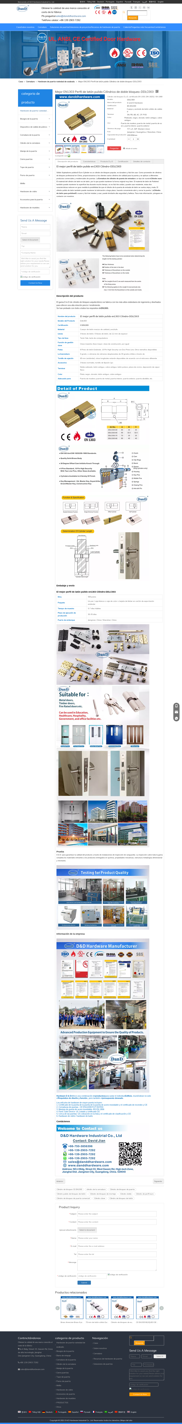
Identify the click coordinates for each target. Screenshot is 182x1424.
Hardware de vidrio (28, 191)
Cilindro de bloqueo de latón (121, 1198)
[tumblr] (131, 7)
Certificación (123, 161)
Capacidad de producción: (117, 135)
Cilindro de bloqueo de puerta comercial (73, 1198)
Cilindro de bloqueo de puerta (122, 1189)
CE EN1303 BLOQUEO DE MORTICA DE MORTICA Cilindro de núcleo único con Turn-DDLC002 (97, 1322)
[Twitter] (139, 7)
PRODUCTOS (62, 1402)
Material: (110, 109)
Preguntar (114, 148)
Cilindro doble (125, 1194)
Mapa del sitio (126, 1420)
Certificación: (112, 105)
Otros (58, 1407)
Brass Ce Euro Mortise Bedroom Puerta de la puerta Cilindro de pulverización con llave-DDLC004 (122, 1322)
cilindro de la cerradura (96, 1189)
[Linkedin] (135, 7)
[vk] (148, 7)
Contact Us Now (35, 283)
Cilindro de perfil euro (145, 1194)
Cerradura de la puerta (30, 135)
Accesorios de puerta (65, 1394)
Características (89, 161)
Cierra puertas (26, 159)
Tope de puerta (27, 167)
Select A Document (30, 240)
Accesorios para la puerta (31, 199)
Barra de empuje (63, 1355)
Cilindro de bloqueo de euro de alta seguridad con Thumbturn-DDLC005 (72, 1322)
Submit (84, 1283)
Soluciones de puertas (103, 1364)
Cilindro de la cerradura (30, 143)
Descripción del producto (68, 161)
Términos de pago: (114, 128)
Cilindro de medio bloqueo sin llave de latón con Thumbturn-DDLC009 (147, 1322)
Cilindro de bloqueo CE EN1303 (69, 1189)
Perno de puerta (27, 175)
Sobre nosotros (100, 1348)
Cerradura (97, 1353)
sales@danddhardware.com (32, 1369)
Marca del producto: (114, 102)
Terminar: (110, 114)
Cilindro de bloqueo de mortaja (103, 1194)
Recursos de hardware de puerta (107, 1359)
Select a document (87, 1230)
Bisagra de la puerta (29, 118)
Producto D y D (107, 161)
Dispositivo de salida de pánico (33, 127)
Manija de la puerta (28, 151)
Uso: (109, 123)
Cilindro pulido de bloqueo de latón (71, 1194)
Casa (95, 1343)
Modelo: (110, 99)
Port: (109, 132)
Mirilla (22, 183)
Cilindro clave (99, 1198)
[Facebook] (144, 7)
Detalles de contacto (141, 161)
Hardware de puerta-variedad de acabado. (36, 110)
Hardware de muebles (29, 207)
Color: (109, 117)
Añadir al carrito (131, 148)
